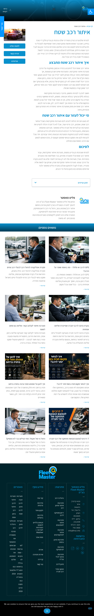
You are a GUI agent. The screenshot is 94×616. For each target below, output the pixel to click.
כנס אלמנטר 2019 (13, 570)
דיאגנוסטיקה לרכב (59, 514)
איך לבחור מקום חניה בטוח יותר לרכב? (73, 384)
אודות (41, 549)
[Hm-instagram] (72, 548)
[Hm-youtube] (77, 548)
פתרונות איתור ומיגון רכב (59, 505)
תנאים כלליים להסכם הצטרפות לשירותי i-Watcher (38, 527)
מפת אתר (39, 537)
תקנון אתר (39, 510)
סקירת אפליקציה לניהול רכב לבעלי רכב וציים (26, 267)
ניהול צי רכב (59, 498)
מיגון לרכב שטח (21, 510)
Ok (47, 611)
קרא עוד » (86, 289)
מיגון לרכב (60, 564)
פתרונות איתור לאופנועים (60, 522)
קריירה (40, 559)
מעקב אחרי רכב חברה (59, 570)
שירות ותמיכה (38, 554)
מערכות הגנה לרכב (20, 500)
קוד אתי (40, 498)
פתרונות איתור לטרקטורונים (59, 532)
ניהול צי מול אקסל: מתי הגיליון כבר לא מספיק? (25, 438)
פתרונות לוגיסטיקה (60, 548)
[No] (90, 608)
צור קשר (40, 564)
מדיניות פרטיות (40, 504)
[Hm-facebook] (82, 548)
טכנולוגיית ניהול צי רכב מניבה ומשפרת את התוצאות (12, 531)
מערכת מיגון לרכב (20, 524)
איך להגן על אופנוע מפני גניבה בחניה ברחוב (26, 384)
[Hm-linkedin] (82, 553)
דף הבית (90, 26)
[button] (91, 12)
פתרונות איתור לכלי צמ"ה (60, 557)
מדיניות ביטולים (40, 516)
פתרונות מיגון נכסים (59, 540)
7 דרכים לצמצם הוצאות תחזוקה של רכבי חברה (69, 438)
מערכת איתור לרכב (13, 500)
